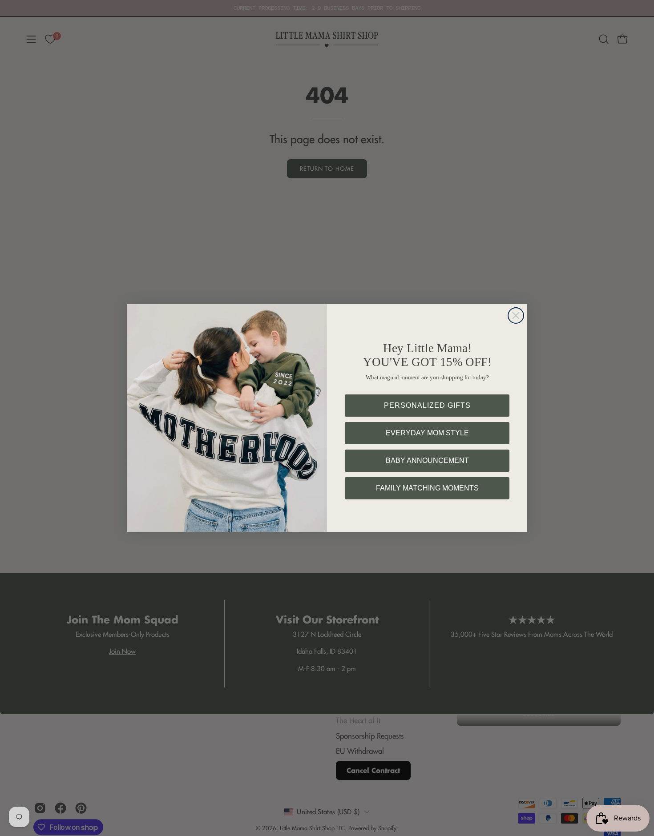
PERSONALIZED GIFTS (427, 405)
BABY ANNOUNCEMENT (427, 460)
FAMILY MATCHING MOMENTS (427, 488)
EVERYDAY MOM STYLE (427, 433)
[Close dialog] (516, 315)
